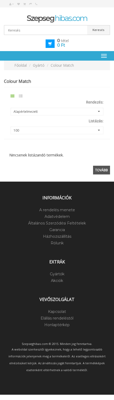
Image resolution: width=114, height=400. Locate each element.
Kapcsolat (57, 311)
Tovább (101, 170)
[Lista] (23, 95)
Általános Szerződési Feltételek (57, 223)
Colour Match (62, 65)
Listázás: (96, 120)
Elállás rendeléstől (57, 318)
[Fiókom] (11, 4)
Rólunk (57, 243)
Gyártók (57, 274)
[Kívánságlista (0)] (18, 4)
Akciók (57, 280)
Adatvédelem (57, 216)
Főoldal (20, 65)
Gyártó (39, 65)
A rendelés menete (57, 210)
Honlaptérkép (57, 324)
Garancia (57, 229)
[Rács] (15, 95)
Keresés (98, 30)
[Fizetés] (30, 4)
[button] (57, 43)
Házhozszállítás (57, 236)
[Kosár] (24, 4)
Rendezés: (94, 102)
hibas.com (57, 18)
